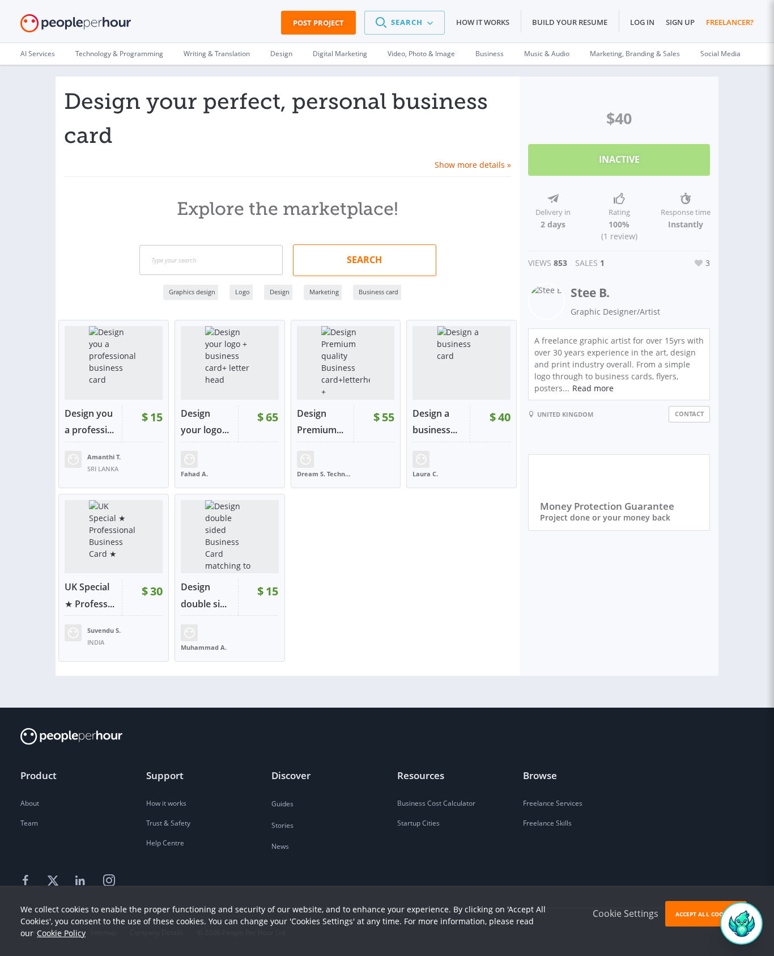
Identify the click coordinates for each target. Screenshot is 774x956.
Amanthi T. (104, 456)
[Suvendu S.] (73, 632)
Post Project (318, 23)
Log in (642, 22)
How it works (482, 22)
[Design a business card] (461, 363)
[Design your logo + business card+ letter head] (230, 363)
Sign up (680, 22)
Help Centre (165, 843)
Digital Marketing (340, 53)
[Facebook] (27, 880)
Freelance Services (552, 803)
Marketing (324, 291)
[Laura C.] (420, 457)
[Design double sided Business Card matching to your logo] (230, 537)
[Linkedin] (81, 880)
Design (281, 53)
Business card (378, 291)
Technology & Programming (119, 53)
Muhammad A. (204, 647)
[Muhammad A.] (189, 632)
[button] (404, 23)
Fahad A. (194, 473)
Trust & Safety (168, 823)
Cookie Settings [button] (625, 913)
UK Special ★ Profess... (89, 595)
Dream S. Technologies (325, 473)
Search (364, 259)
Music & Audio (546, 53)
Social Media (720, 53)
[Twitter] (54, 880)
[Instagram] (108, 880)
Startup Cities (418, 823)
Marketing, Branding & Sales (635, 53)
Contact (689, 413)
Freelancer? (730, 22)
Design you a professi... (89, 422)
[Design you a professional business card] (114, 363)
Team (29, 823)
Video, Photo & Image (421, 53)
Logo (242, 291)
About (29, 803)
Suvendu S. (104, 630)
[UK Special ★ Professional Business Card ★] (114, 537)
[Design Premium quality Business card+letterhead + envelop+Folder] (346, 363)
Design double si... (204, 595)
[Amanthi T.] (73, 457)
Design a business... (434, 422)
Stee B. (590, 293)
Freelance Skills (547, 823)
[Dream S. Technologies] (305, 457)
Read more (593, 388)
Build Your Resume (569, 22)
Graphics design (192, 291)
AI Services (37, 53)
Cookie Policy (61, 933)
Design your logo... (205, 422)
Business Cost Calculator (436, 803)
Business (489, 53)
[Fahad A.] (189, 457)
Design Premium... (320, 422)
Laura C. (425, 473)
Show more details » (473, 164)
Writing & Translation (217, 53)
